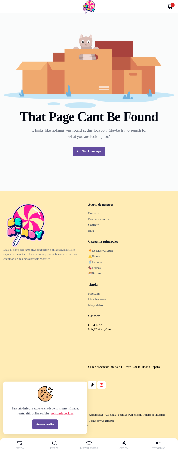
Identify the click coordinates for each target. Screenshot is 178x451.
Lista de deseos (97, 299)
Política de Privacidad (154, 414)
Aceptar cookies (45, 424)
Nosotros (93, 213)
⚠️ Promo (94, 256)
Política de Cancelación (130, 414)
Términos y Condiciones (101, 420)
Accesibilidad (96, 414)
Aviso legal (110, 414)
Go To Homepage (89, 151)
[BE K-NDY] (89, 7)
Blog (91, 230)
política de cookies (62, 413)
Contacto (93, 225)
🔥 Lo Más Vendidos (100, 250)
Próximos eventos (98, 219)
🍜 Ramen (94, 273)
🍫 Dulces (94, 268)
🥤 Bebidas (95, 262)
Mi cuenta (94, 293)
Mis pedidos (95, 305)
